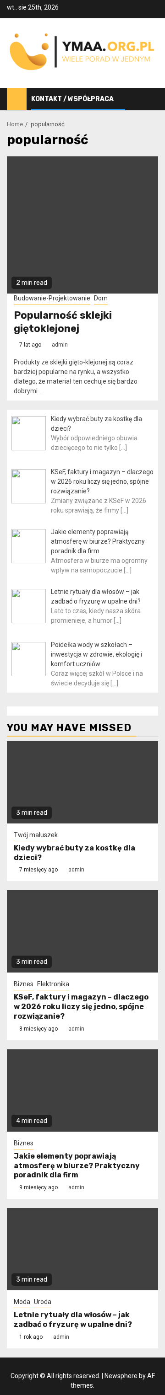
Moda (22, 1301)
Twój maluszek (36, 835)
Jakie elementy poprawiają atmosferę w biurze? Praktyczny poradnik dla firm (77, 1166)
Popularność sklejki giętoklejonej (63, 322)
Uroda (42, 1301)
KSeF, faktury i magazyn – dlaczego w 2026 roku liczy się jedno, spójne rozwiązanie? (81, 1007)
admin (60, 345)
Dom (101, 298)
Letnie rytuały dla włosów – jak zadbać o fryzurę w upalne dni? (73, 1319)
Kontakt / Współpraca (72, 99)
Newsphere (121, 1375)
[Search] (151, 99)
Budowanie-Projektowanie (52, 298)
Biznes (23, 984)
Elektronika (53, 984)
